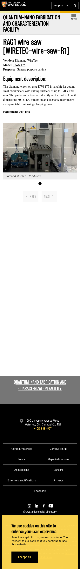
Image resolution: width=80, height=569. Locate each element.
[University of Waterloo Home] (14, 5)
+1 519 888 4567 (43, 428)
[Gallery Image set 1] (40, 183)
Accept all (24, 557)
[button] (60, 5)
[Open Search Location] (75, 5)
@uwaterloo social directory (40, 511)
